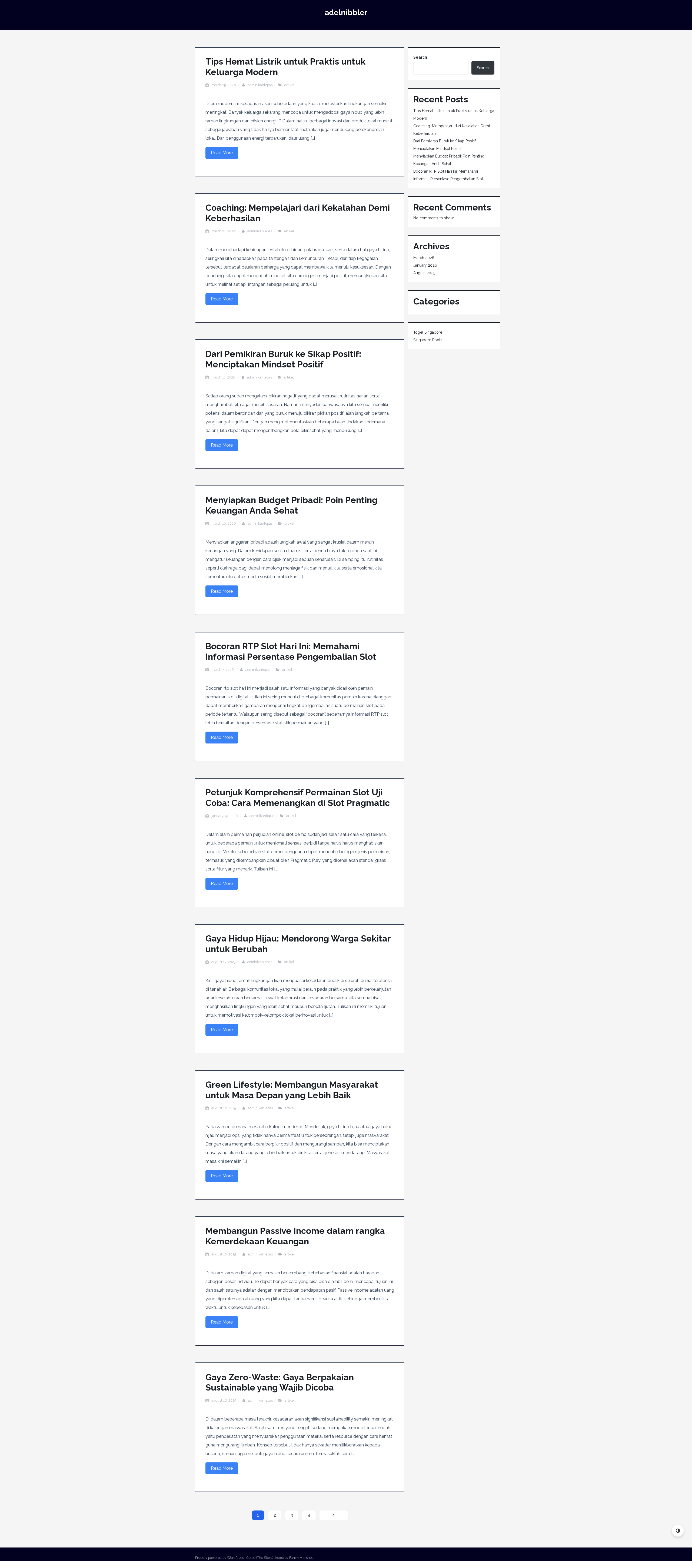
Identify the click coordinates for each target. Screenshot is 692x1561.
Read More (222, 152)
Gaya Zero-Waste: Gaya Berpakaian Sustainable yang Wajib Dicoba (279, 1382)
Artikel (289, 85)
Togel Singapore (427, 332)
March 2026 (423, 258)
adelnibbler (346, 12)
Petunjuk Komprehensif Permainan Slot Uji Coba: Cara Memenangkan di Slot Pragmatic (297, 797)
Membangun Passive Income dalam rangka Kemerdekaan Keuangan (295, 1236)
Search (420, 57)
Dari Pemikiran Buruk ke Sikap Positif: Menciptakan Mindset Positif (283, 359)
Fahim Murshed (301, 1558)
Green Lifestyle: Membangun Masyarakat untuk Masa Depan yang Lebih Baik (291, 1090)
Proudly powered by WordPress (219, 1558)
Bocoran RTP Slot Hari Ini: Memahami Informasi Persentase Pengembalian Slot (290, 651)
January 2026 (425, 265)
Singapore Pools (427, 340)
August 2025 (424, 273)
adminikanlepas (260, 85)
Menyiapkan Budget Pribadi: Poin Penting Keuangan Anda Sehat (291, 505)
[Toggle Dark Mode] (678, 1531)
